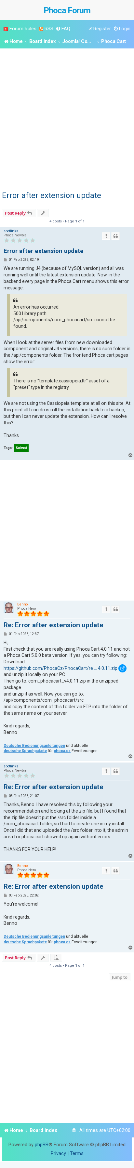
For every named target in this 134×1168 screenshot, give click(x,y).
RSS (49, 29)
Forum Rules (22, 29)
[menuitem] (63, 28)
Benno (22, 604)
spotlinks (11, 231)
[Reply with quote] (115, 236)
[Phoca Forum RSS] (41, 28)
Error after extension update (51, 195)
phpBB (41, 1145)
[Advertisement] (67, 119)
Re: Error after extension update (53, 625)
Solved (21, 448)
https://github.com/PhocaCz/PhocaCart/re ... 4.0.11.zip (60, 668)
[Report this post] (106, 236)
